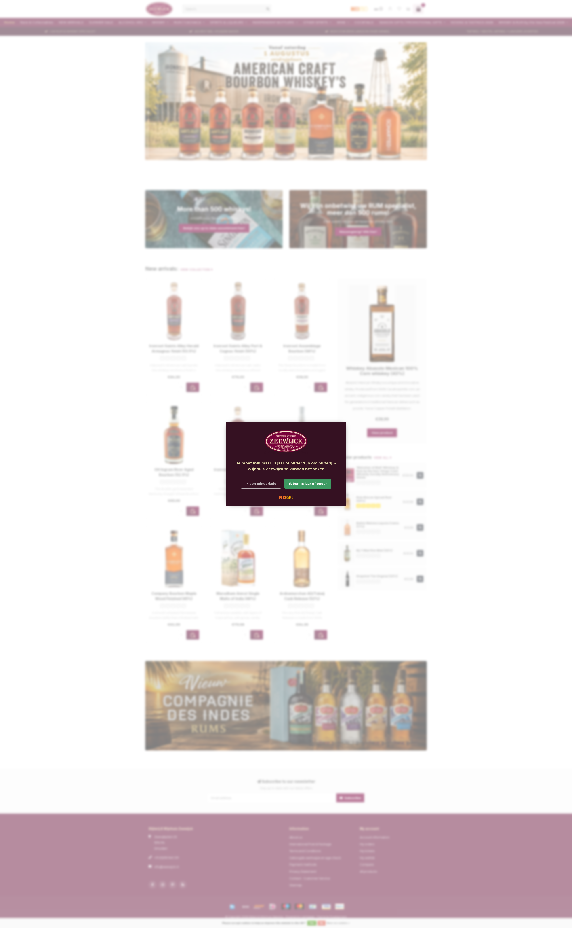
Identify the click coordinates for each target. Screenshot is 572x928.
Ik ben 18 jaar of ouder (308, 484)
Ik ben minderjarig (261, 484)
